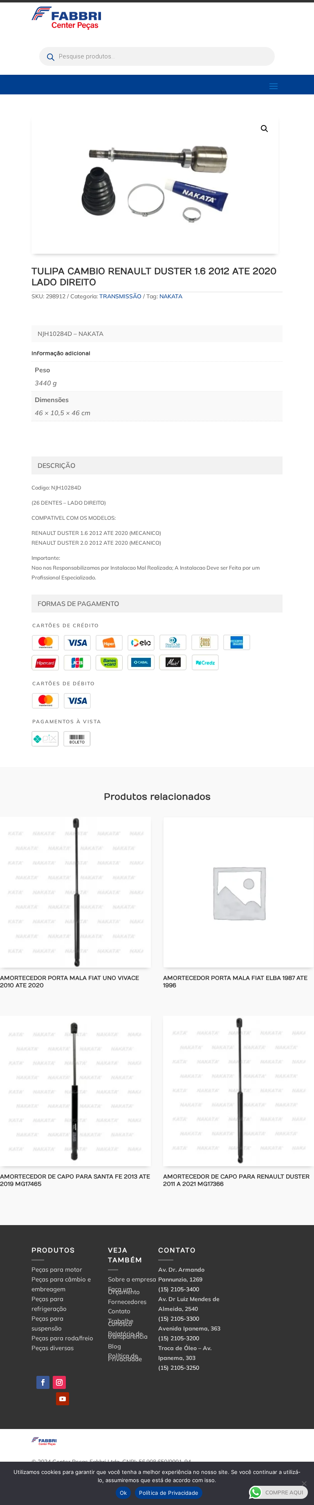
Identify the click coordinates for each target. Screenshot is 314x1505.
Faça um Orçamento (124, 1292)
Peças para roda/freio (62, 1338)
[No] (304, 1483)
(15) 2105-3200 (178, 1338)
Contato (119, 1312)
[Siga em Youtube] (62, 1398)
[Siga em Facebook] (42, 1382)
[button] (264, 128)
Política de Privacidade (125, 1358)
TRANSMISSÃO (120, 296)
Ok (123, 1492)
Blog (114, 1347)
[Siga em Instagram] (59, 1382)
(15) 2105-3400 (178, 1289)
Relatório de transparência (128, 1336)
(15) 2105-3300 (178, 1318)
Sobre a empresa (132, 1280)
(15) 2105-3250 (178, 1367)
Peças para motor (56, 1269)
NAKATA (170, 296)
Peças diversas (52, 1348)
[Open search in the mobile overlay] (157, 56)
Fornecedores (127, 1303)
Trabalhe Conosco (120, 1323)
